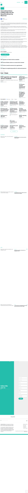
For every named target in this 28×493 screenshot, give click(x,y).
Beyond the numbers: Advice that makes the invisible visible (20, 137)
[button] (25, 2)
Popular (16, 99)
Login (22, 2)
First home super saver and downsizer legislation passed (5, 109)
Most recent (8, 99)
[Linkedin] (2, 21)
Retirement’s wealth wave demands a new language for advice (20, 250)
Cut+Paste (3, 18)
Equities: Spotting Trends (22, 116)
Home (1, 6)
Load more (14, 131)
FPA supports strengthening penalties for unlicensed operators (13, 68)
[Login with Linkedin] (5, 54)
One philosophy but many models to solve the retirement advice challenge (20, 193)
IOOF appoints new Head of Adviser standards (10, 59)
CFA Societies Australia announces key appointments (11, 65)
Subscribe (18, 2)
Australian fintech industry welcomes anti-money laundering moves (14, 110)
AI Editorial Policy (25, 431)
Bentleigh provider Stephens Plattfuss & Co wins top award (14, 103)
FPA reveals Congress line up (13, 121)
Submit (21, 398)
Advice (1, 107)
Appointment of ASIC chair (4, 116)
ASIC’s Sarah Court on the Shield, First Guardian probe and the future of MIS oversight (20, 306)
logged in (5, 52)
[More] (3, 21)
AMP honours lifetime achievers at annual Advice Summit (12, 62)
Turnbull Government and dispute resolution (23, 109)
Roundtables (16, 136)
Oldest (12, 99)
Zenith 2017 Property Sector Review (22, 126)
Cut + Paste (2, 58)
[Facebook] (1, 21)
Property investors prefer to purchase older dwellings (4, 126)
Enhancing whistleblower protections (22, 103)
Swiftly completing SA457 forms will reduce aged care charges (4, 103)
